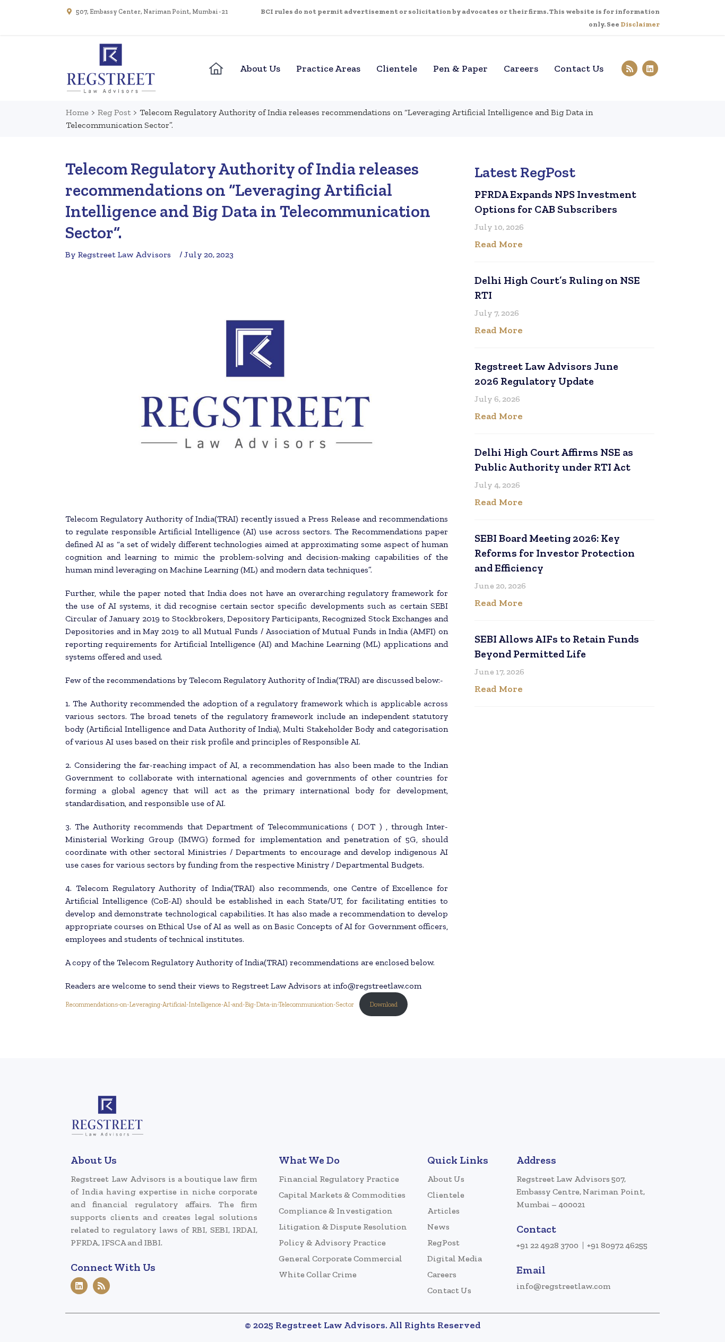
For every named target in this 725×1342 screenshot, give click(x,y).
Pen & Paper (460, 68)
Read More (498, 244)
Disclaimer (640, 24)
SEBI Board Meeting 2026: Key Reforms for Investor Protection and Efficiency (554, 553)
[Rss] (629, 68)
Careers (521, 68)
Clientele (396, 68)
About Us (260, 68)
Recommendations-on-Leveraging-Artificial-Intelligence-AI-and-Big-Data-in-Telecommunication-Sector (209, 1004)
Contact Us (578, 68)
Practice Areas (328, 68)
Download (383, 1004)
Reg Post (114, 112)
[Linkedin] (650, 68)
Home (77, 112)
